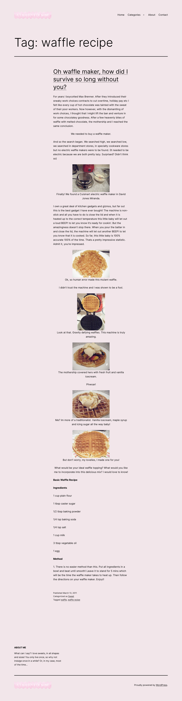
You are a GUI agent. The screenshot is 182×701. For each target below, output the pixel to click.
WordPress (161, 685)
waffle (64, 599)
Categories (134, 14)
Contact (163, 14)
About (151, 14)
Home (120, 14)
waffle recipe (74, 599)
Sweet (71, 596)
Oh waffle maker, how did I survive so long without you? (90, 79)
